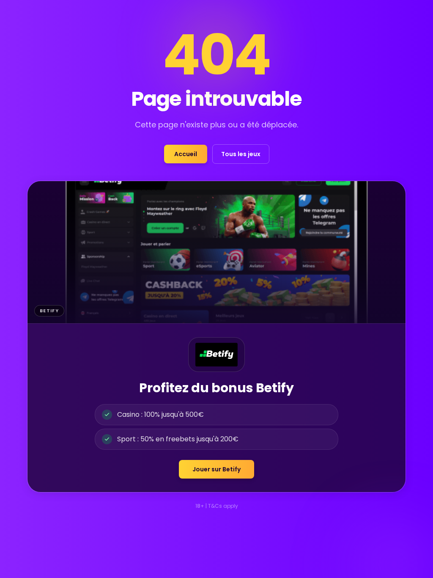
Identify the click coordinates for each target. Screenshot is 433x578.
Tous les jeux (240, 154)
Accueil (185, 154)
